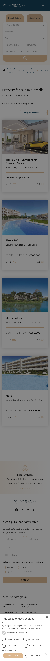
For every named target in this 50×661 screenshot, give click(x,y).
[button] (25, 650)
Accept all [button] (13, 655)
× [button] (47, 617)
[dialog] (25, 637)
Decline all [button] (36, 655)
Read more (35, 628)
